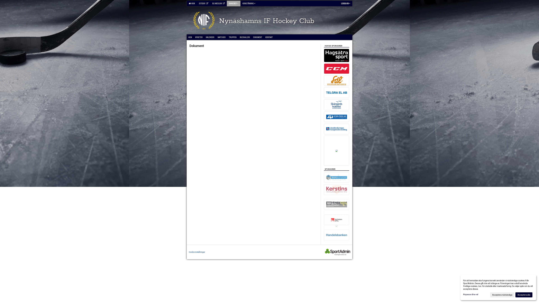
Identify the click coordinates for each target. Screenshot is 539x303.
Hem (192, 3)
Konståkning (248, 3)
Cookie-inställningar (197, 252)
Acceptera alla (524, 295)
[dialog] (498, 287)
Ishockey (233, 3)
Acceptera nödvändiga (502, 295)
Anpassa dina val (470, 294)
